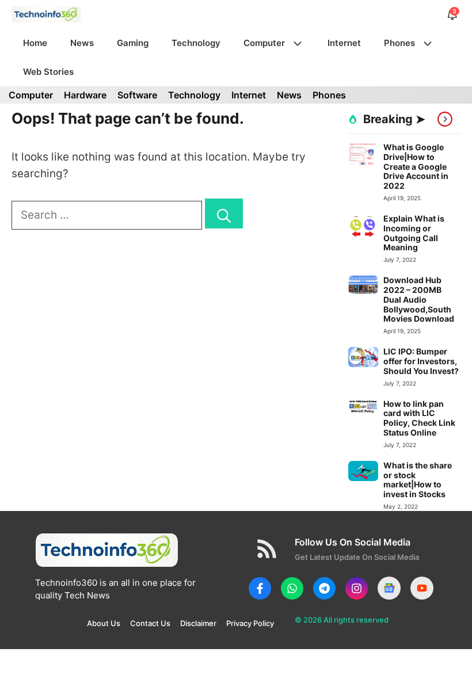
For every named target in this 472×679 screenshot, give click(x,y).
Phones (399, 42)
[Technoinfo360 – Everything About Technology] (46, 14)
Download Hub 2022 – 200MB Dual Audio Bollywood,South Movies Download (418, 299)
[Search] (224, 214)
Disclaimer (198, 623)
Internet (344, 42)
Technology (196, 42)
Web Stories (48, 71)
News (82, 42)
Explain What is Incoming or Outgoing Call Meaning (413, 232)
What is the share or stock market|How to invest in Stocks (417, 479)
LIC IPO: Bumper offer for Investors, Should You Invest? (421, 361)
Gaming (133, 42)
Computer (264, 42)
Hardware (85, 95)
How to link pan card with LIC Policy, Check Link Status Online (419, 418)
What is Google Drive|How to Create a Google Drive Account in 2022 (415, 166)
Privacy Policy (250, 623)
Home (35, 42)
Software (137, 95)
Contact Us (150, 623)
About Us (103, 623)
